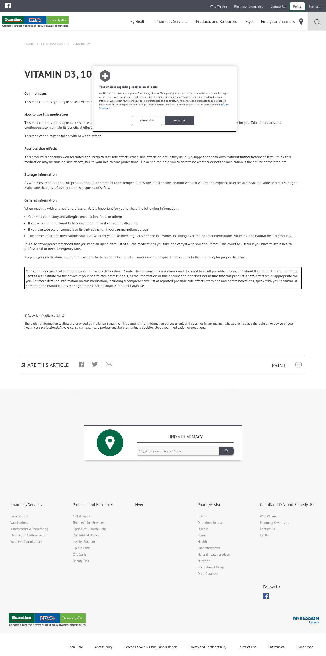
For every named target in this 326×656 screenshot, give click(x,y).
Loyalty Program (84, 541)
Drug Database (208, 573)
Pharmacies (276, 647)
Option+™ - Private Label (90, 529)
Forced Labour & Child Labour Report (150, 647)
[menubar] (8, 6)
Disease (203, 529)
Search (202, 516)
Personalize (147, 120)
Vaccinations (19, 522)
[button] (81, 364)
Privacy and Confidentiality (207, 647)
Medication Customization (28, 535)
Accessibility (103, 647)
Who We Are (218, 6)
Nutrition (204, 561)
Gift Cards (79, 554)
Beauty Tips (81, 561)
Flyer (139, 504)
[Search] (226, 451)
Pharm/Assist (53, 43)
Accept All (179, 120)
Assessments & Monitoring (29, 529)
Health (202, 541)
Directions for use (210, 522)
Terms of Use (247, 647)
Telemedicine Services (88, 522)
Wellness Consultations (26, 541)
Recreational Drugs (211, 567)
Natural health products (214, 554)
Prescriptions (19, 516)
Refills (297, 6)
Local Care (75, 647)
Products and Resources (93, 504)
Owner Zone (304, 647)
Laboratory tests (209, 548)
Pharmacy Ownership (248, 6)
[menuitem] (8, 5)
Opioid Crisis (81, 548)
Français (315, 6)
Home (29, 43)
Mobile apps (81, 516)
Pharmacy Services (26, 504)
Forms (202, 535)
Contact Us (278, 6)
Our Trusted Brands (86, 535)
